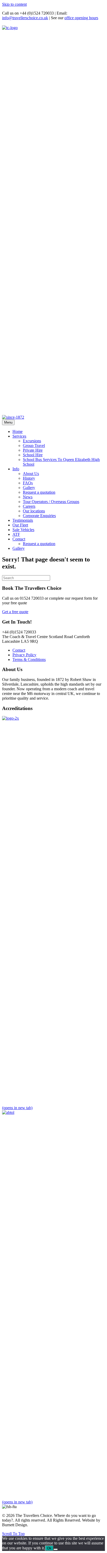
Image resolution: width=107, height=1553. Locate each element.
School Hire (33, 455)
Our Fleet (20, 525)
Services (19, 436)
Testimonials (22, 520)
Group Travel (34, 445)
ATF (16, 534)
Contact (18, 539)
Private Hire (33, 450)
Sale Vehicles (23, 529)
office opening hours (81, 18)
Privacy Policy (24, 655)
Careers (29, 506)
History (29, 478)
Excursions (32, 441)
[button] (13, 1533)
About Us (31, 473)
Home (17, 431)
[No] (56, 1549)
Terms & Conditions (29, 659)
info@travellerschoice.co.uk (25, 18)
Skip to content (14, 4)
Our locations (34, 511)
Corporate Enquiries (39, 515)
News (27, 497)
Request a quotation (39, 492)
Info (15, 469)
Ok (49, 1548)
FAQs (28, 483)
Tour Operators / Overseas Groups (51, 501)
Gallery (29, 487)
